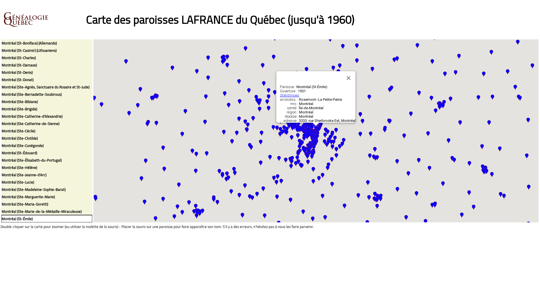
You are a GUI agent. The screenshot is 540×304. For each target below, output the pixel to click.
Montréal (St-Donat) (17, 79)
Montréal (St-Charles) (19, 57)
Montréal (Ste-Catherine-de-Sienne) (30, 123)
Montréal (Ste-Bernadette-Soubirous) (32, 94)
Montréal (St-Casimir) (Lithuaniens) (29, 50)
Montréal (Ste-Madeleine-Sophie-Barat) (34, 189)
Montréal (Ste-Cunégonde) (23, 145)
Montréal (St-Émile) (17, 218)
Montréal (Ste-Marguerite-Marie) (28, 196)
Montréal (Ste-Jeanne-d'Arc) (24, 174)
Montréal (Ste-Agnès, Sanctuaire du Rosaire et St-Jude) (45, 87)
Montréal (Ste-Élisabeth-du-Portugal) (32, 160)
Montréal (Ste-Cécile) (18, 131)
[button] (454, 160)
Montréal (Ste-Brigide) (19, 109)
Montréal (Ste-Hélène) (19, 167)
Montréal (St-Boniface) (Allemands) (29, 43)
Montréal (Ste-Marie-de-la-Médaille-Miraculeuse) (42, 211)
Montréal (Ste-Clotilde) (20, 138)
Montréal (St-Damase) (19, 65)
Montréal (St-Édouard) (19, 152)
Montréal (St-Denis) (17, 72)
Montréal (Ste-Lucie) (18, 182)
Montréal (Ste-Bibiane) (20, 101)
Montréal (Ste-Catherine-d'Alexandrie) (32, 116)
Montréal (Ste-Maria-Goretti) (25, 204)
